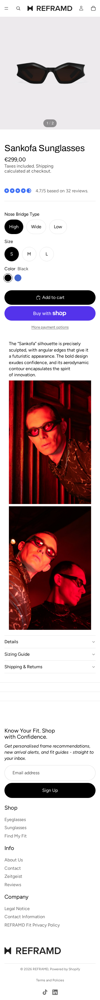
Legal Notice (17, 908)
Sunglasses (15, 828)
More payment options (50, 327)
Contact (12, 868)
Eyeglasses (15, 819)
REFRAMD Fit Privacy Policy (32, 925)
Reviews (12, 884)
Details (11, 641)
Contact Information (24, 917)
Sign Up (50, 790)
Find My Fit (15, 836)
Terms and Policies (50, 980)
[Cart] (93, 8)
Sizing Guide (17, 654)
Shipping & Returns (23, 666)
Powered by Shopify (65, 969)
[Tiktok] (45, 992)
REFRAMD (40, 969)
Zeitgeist (13, 876)
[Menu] (6, 8)
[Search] (18, 8)
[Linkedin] (55, 992)
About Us (13, 860)
